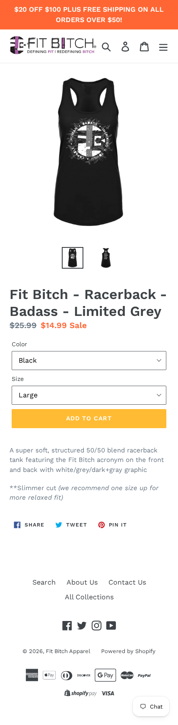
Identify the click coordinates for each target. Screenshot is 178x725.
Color (19, 344)
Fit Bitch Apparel (68, 651)
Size (18, 378)
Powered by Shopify (128, 651)
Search (44, 582)
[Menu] (163, 46)
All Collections (89, 597)
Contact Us (127, 582)
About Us (82, 582)
